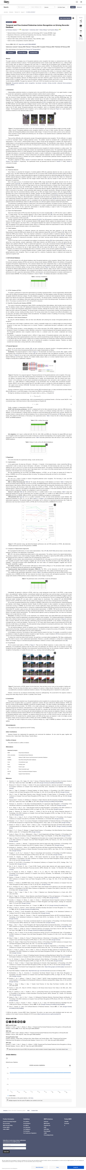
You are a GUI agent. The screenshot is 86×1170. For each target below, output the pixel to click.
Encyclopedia (47, 1131)
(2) (71, 404)
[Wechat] (18, 1022)
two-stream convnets (41, 83)
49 (68, 560)
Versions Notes (33, 52)
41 (63, 247)
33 (40, 219)
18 (66, 188)
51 (58, 634)
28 (51, 212)
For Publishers (26, 1129)
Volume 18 (17, 12)
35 (63, 232)
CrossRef (51, 782)
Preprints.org (47, 1125)
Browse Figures (22, 52)
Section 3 (8, 161)
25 (55, 198)
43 (66, 265)
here (66, 1049)
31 (37, 219)
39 (38, 247)
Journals (6, 12)
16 (46, 183)
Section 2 (28, 159)
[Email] (7, 1022)
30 (32, 216)
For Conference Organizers (29, 1133)
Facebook (66, 1123)
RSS (28, 1110)
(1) (71, 396)
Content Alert (34, 1110)
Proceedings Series (48, 1135)
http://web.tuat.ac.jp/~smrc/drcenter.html (39, 970)
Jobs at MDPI (6, 1129)
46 (28, 385)
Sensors (11, 12)
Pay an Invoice (6, 1123)
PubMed (60, 782)
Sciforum (46, 1121)
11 (6, 175)
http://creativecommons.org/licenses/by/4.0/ (49, 1014)
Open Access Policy (8, 1125)
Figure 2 (35, 351)
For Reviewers (26, 1123)
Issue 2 (22, 12)
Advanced (79, 7)
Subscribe (6, 1151)
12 (48, 178)
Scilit (56, 782)
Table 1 (41, 273)
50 (56, 634)
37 (22, 243)
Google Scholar (44, 782)
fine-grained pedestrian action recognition (23, 83)
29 (51, 214)
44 (6, 307)
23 (56, 195)
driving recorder (52, 83)
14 (17, 183)
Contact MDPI (6, 1127)
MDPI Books (47, 1123)
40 (51, 247)
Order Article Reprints (65, 18)
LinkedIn (66, 1121)
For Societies (26, 1131)
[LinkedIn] (13, 1022)
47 (59, 414)
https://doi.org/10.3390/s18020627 (27, 44)
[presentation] (9, 214)
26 (30, 201)
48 (60, 414)
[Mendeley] (24, 1022)
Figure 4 (32, 645)
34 (49, 232)
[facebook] (16, 1022)
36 (63, 235)
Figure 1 (58, 108)
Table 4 (39, 572)
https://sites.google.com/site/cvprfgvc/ (55, 966)
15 (19, 183)
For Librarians (26, 1127)
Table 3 (38, 437)
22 (55, 195)
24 (53, 198)
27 (42, 201)
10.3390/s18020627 (30, 12)
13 (16, 183)
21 (38, 195)
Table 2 (48, 415)
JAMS (45, 1133)
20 (70, 193)
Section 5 (59, 161)
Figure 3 (21, 496)
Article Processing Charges (9, 1121)
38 (64, 243)
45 (31, 348)
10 (53, 173)
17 (39, 186)
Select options (7, 1145)
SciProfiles (46, 1129)
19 (69, 193)
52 (66, 640)
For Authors (26, 1121)
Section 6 (69, 161)
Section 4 (16, 161)
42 (65, 248)
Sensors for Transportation (33, 49)
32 (39, 219)
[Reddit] (21, 1022)
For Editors (26, 1125)
